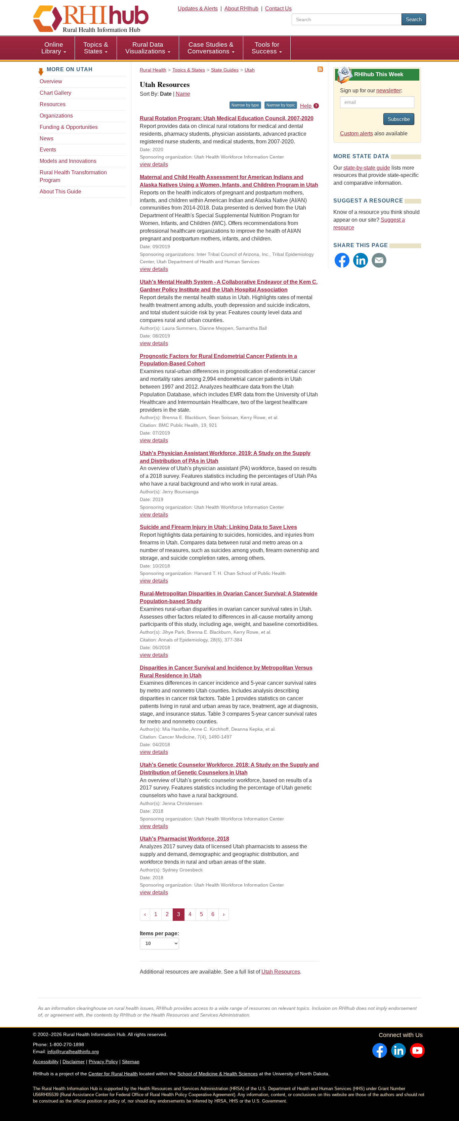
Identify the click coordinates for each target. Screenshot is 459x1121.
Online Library (52, 48)
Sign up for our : (371, 90)
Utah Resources (280, 972)
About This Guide (60, 191)
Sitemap (130, 1061)
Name (183, 94)
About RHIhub (241, 8)
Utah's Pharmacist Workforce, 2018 (184, 839)
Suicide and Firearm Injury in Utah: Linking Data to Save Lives (218, 527)
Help (306, 106)
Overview (51, 81)
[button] (342, 260)
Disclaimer (73, 1061)
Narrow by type (245, 105)
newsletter (388, 90)
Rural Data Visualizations (146, 48)
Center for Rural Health (113, 1073)
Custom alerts (356, 133)
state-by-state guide (366, 168)
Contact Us (278, 8)
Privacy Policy (103, 1061)
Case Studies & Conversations (210, 48)
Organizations (56, 116)
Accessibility (45, 1061)
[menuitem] (54, 48)
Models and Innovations (68, 161)
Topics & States (95, 48)
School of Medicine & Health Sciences (217, 1073)
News (46, 138)
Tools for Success (265, 48)
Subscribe (399, 119)
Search (414, 19)
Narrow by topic (280, 105)
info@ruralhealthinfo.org (73, 1051)
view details (154, 164)
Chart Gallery (55, 93)
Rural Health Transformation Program (73, 176)
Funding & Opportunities (69, 127)
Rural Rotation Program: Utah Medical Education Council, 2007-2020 (227, 118)
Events (48, 149)
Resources (53, 104)
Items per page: (159, 933)
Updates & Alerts (198, 8)
